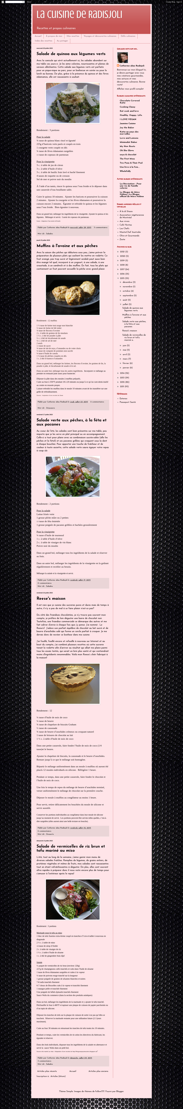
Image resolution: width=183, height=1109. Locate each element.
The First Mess (127, 159)
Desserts (50, 834)
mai (125, 350)
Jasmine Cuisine (128, 124)
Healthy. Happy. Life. (131, 115)
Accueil (38, 36)
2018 (122, 265)
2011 (122, 387)
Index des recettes (43, 41)
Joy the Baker (127, 128)
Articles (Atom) (58, 1076)
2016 (122, 274)
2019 (122, 261)
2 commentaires (97, 402)
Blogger (120, 1091)
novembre (128, 287)
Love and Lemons (129, 138)
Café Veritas (126, 225)
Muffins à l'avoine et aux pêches (67, 246)
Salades (49, 234)
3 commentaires (100, 228)
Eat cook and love (129, 111)
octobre (127, 291)
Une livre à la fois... (130, 167)
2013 (122, 378)
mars (125, 359)
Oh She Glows (127, 150)
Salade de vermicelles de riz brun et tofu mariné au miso (71, 848)
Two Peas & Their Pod (131, 163)
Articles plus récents (47, 1071)
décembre (128, 282)
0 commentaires (44, 583)
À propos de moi (54, 36)
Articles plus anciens (98, 1071)
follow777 (99, 1091)
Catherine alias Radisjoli (132, 66)
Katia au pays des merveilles (129, 133)
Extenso (123, 399)
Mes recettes (73, 36)
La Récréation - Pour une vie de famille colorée (130, 186)
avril (125, 355)
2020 (123, 256)
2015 (122, 278)
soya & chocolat (128, 155)
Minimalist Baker (128, 142)
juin (125, 346)
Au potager (62, 41)
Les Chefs (124, 229)
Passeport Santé (128, 402)
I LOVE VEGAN (128, 119)
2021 (122, 252)
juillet (126, 304)
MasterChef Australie (130, 232)
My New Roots (127, 146)
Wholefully (125, 171)
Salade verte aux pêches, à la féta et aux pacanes (134, 324)
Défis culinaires (128, 36)
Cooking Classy (127, 107)
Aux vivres (124, 221)
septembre (128, 296)
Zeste (122, 239)
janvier (126, 368)
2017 (122, 269)
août (125, 300)
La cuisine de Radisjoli (79, 14)
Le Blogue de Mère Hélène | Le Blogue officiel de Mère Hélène (132, 194)
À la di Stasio (126, 211)
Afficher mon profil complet (130, 89)
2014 (122, 373)
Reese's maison (51, 599)
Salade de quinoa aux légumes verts (71, 54)
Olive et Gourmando (129, 236)
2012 (122, 382)
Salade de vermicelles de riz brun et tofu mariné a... (134, 337)
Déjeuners (50, 408)
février (126, 363)
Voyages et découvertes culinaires (100, 36)
